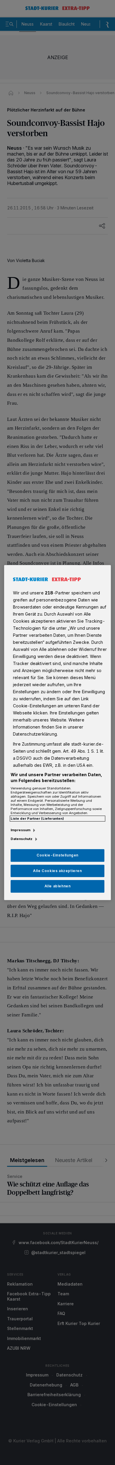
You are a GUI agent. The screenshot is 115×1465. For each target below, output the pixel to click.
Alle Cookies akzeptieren (57, 871)
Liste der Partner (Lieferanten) (37, 818)
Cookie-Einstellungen (57, 855)
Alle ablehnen (58, 886)
